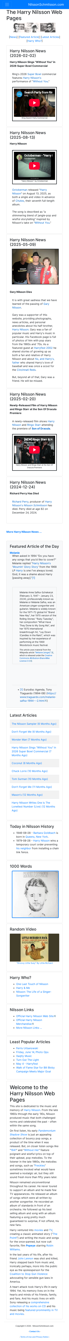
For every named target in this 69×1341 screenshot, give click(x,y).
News (13, 37)
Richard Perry (20, 501)
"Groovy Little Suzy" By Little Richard (35, 963)
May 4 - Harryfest (27, 1063)
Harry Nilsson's (32, 77)
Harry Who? (34, 40)
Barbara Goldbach (44, 832)
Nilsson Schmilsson (35, 505)
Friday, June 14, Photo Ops (32, 1052)
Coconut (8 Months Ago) (27, 763)
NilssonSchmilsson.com (46, 4)
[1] (33, 577)
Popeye (30, 1245)
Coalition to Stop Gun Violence (28, 1273)
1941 (13, 1150)
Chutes (20, 200)
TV (50, 1230)
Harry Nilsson (20, 329)
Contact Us (34, 1331)
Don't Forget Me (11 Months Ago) (32, 786)
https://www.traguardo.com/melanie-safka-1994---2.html (38, 697)
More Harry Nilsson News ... (24, 531)
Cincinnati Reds (26, 369)
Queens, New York (37, 836)
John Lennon (25, 1258)
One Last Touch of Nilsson (32, 984)
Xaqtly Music (24, 1056)
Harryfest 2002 (43, 347)
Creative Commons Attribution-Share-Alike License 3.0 (36, 658)
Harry (19, 570)
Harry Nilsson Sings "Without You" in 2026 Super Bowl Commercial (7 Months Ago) (34, 751)
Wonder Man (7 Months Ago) (29, 739)
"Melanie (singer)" (43, 652)
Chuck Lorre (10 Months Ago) (30, 771)
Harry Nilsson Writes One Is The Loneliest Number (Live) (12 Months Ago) (33, 806)
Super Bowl (34, 74)
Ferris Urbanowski (27, 1048)
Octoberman (19, 189)
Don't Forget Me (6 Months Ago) (31, 731)
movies (38, 1230)
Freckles (40, 1165)
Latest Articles (50, 37)
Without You (40, 81)
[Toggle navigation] (7, 4)
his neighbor (23, 848)
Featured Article (29, 37)
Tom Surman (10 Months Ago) (30, 779)
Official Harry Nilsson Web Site (35, 1016)
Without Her (31, 1150)
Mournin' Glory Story (25, 566)
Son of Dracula (41, 428)
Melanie (15, 552)
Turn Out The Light (27, 1059)
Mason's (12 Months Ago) (27, 794)
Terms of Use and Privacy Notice (34, 1337)
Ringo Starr (34, 424)
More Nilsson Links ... (29, 1027)
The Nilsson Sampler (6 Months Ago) (34, 723)
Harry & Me (23, 987)
